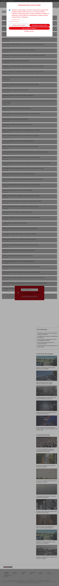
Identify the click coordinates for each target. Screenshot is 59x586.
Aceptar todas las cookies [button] (18, 25)
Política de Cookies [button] (16, 19)
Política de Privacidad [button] (14, 21)
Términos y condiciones (35, 292)
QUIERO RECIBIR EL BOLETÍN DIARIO (29, 296)
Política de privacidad (29, 294)
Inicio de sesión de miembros (29, 28)
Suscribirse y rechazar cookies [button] (39, 25)
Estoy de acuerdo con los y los (30, 293)
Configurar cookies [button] (29, 31)
